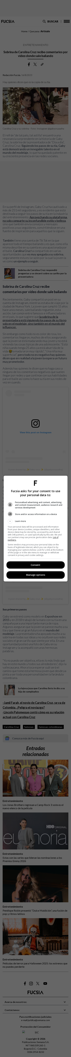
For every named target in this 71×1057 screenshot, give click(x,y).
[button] (35, 521)
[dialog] (36, 528)
